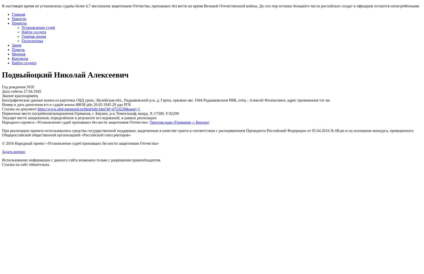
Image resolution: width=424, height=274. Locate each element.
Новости (19, 19)
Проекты (19, 23)
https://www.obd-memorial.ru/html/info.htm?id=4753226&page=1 (89, 109)
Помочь (18, 50)
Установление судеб (38, 28)
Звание (8, 96)
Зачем (16, 45)
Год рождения (13, 87)
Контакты (20, 58)
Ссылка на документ (19, 109)
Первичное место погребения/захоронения (37, 113)
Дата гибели (12, 91)
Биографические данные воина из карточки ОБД (43, 100)
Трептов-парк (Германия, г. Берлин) (179, 122)
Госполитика (32, 41)
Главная (18, 14)
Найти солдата (34, 32)
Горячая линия (34, 36)
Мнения (18, 54)
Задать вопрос (14, 152)
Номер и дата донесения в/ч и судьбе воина (38, 105)
